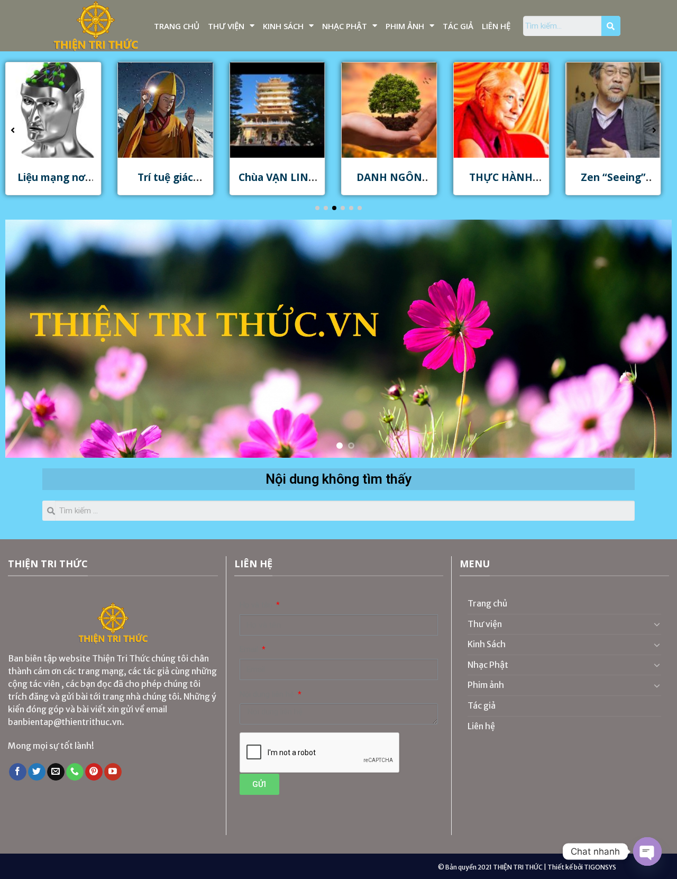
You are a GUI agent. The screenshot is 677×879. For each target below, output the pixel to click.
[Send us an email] (56, 772)
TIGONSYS (600, 867)
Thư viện (226, 26)
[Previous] (31, 339)
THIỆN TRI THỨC (518, 867)
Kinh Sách (283, 26)
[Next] (645, 339)
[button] (317, 208)
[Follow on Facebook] (17, 772)
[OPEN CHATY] (647, 851)
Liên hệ (496, 26)
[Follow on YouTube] (113, 772)
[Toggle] (657, 624)
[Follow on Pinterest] (94, 772)
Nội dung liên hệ (268, 694)
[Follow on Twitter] (36, 772)
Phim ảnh (405, 26)
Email (250, 649)
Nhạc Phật (344, 26)
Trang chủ (176, 26)
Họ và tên (257, 605)
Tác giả (458, 26)
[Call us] (75, 772)
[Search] (610, 26)
